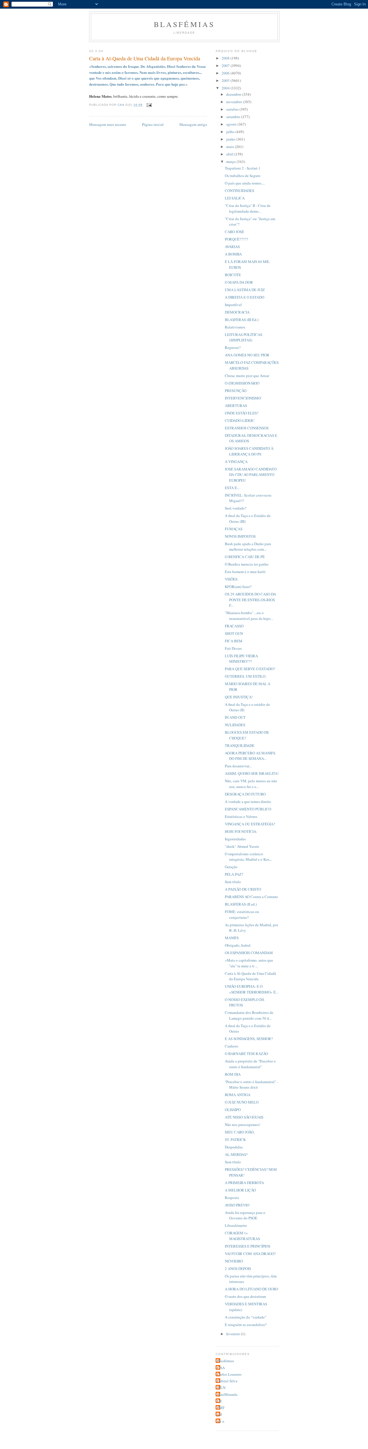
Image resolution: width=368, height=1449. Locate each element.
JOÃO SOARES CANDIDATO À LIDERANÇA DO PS (249, 451)
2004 (226, 88)
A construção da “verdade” (246, 1317)
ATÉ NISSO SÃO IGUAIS (244, 1117)
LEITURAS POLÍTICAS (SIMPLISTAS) (243, 337)
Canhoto (231, 1046)
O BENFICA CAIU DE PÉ (245, 556)
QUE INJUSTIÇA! (239, 696)
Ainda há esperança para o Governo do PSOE (245, 1215)
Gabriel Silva (227, 1380)
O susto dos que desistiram (245, 1296)
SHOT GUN (234, 633)
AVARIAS (232, 246)
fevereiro (233, 1333)
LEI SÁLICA (235, 198)
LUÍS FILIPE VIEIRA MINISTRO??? (241, 658)
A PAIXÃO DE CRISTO (243, 889)
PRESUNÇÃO (235, 390)
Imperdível (233, 304)
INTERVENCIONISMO (243, 398)
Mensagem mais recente (107, 124)
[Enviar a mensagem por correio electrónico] (149, 105)
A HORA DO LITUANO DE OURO (251, 1289)
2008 (226, 58)
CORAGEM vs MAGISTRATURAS (242, 1235)
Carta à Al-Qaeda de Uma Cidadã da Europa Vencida (250, 976)
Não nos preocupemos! (242, 1124)
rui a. (221, 1421)
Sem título (233, 881)
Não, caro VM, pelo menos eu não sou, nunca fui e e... (251, 783)
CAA (221, 1367)
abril (230, 154)
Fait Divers (233, 648)
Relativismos (235, 327)
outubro (232, 109)
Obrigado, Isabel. (238, 945)
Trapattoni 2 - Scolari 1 (242, 168)
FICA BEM (233, 640)
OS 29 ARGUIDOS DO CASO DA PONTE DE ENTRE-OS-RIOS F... (250, 599)
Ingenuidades (235, 838)
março (231, 161)
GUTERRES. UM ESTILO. (245, 676)
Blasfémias (184, 24)
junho (231, 139)
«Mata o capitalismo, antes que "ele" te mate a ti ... (249, 963)
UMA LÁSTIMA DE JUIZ (245, 289)
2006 (226, 73)
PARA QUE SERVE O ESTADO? (250, 668)
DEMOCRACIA (237, 312)
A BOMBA (233, 254)
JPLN (221, 1387)
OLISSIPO (233, 1109)
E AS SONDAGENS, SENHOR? (249, 1038)
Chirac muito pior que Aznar (247, 375)
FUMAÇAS (233, 528)
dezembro (234, 94)
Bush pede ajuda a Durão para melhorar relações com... (248, 546)
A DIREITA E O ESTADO (244, 297)
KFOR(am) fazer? (238, 586)
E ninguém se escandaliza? (246, 1324)
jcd (219, 1414)
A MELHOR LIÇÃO (240, 1190)
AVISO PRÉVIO (237, 1205)
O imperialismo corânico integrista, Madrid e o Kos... (248, 856)
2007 (226, 65)
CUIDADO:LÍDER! (239, 420)
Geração (231, 866)
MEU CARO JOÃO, (239, 1132)
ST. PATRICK (235, 1139)
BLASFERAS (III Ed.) (241, 319)
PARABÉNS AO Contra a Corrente (251, 896)
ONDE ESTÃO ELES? (241, 413)
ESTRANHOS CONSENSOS (247, 428)
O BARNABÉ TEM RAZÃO (246, 1053)
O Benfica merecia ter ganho (247, 564)
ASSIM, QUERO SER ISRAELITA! (252, 773)
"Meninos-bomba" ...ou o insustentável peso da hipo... (249, 615)
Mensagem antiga (193, 124)
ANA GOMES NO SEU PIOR (247, 355)
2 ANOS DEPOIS (238, 1268)
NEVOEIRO (234, 1261)
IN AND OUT (235, 717)
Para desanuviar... (238, 765)
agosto (231, 124)
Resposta (232, 1197)
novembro (234, 101)
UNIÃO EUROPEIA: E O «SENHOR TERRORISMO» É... (251, 989)
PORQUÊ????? (236, 239)
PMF (221, 1407)
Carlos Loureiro (229, 1374)
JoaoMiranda (227, 1394)
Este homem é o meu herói (245, 571)
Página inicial (153, 124)
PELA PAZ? (234, 874)
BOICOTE (233, 274)
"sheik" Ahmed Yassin (242, 846)
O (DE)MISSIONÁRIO (242, 383)
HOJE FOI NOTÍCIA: (241, 831)
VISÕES (231, 579)
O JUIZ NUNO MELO (241, 1102)
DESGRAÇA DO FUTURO (245, 794)
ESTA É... (232, 487)
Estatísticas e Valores (241, 816)
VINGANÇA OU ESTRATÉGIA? (250, 824)
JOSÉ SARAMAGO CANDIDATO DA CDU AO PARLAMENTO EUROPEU (251, 474)
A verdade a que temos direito (248, 801)
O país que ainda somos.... (245, 183)
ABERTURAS (236, 405)
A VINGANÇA (236, 461)
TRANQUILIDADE (239, 745)
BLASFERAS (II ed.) (241, 904)
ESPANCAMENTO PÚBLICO (248, 809)
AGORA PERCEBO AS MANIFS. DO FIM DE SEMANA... (250, 755)
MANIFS (232, 937)
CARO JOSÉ (234, 231)
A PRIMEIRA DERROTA (244, 1182)
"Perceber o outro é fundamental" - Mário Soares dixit (251, 1084)
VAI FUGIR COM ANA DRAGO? (250, 1253)
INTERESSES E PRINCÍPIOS (247, 1246)
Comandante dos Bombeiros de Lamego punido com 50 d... (249, 1015)
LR (219, 1401)
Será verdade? (235, 508)
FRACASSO (234, 626)
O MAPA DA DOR (239, 282)
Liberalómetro (236, 1225)
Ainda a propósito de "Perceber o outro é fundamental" (250, 1063)
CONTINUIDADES (239, 190)
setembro (233, 116)
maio (230, 146)
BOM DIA (233, 1074)
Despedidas (234, 1147)
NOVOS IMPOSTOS (240, 536)
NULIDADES (235, 724)
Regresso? (233, 347)
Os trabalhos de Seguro (242, 175)
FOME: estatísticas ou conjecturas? (242, 914)
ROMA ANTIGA (237, 1094)
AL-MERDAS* (236, 1154)
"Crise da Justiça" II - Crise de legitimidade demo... (248, 208)
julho (230, 131)
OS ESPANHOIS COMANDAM (249, 952)
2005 (226, 80)
